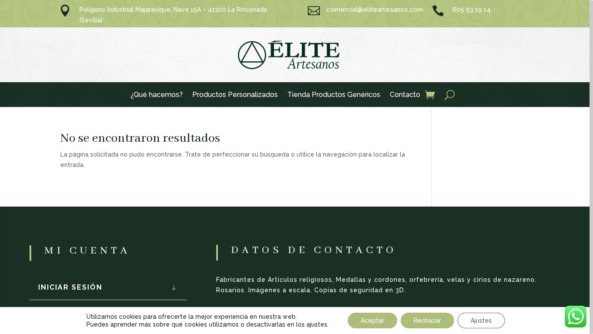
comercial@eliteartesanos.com (374, 9)
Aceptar (372, 320)
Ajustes (481, 320)
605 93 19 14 (471, 9)
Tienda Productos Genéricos (333, 95)
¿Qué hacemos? (157, 95)
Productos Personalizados (235, 95)
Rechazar (427, 320)
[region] (296, 167)
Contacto (405, 95)
